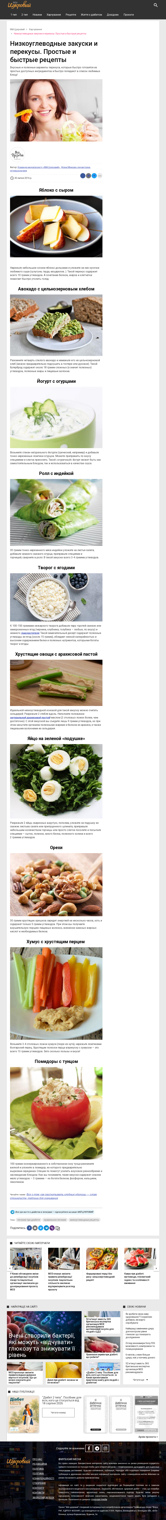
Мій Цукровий (17, 29)
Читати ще (141, 1379)
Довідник (113, 14)
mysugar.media (99, 1499)
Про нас (37, 1459)
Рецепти (71, 14)
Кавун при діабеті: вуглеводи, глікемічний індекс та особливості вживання (137, 1278)
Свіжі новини (136, 1306)
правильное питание (55, 1220)
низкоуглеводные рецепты (84, 1220)
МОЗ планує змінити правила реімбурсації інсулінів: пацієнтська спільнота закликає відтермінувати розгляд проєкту (61, 1281)
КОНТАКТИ (38, 1492)
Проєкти (129, 14)
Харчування (54, 14)
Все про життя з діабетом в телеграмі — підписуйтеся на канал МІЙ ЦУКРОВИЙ (54, 1212)
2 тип (25, 14)
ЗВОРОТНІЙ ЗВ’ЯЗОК (43, 1497)
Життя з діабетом (91, 14)
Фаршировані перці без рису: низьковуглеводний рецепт (100, 1276)
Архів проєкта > (148, 1437)
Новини (37, 14)
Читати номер (58, 1412)
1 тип (14, 14)
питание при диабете (28, 1220)
